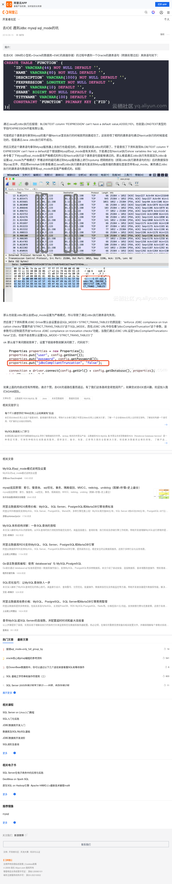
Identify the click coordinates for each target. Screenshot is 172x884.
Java (44, 398)
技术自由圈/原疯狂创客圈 (14, 497)
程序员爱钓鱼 (9, 573)
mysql (6, 813)
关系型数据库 (58, 398)
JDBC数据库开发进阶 (14, 737)
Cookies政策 (31, 863)
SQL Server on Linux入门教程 (18, 712)
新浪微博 (19, 835)
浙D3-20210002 (33, 875)
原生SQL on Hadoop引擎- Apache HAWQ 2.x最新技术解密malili (36, 785)
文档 (5, 851)
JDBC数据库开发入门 (14, 725)
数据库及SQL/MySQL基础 (16, 731)
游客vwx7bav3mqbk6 (12, 478)
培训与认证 (35, 851)
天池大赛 (24, 851)
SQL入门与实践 (11, 718)
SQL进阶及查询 (11, 744)
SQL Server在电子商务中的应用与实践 (23, 772)
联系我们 (86, 844)
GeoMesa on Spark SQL (16, 779)
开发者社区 (14, 851)
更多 (5, 753)
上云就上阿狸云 (10, 554)
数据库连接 (74, 398)
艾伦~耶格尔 (8, 535)
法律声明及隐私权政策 (13, 863)
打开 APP (162, 4)
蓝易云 (6, 630)
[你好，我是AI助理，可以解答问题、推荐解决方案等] (153, 12)
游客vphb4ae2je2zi (11, 516)
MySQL (87, 398)
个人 (166, 19)
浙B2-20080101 (35, 871)
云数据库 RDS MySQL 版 (26, 398)
